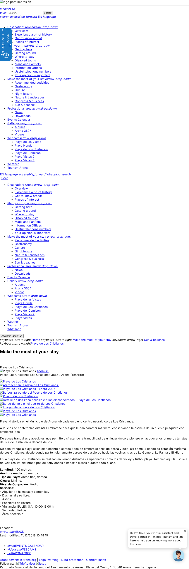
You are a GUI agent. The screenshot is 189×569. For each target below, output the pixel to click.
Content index (96, 560)
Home (36, 340)
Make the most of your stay (92, 340)
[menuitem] (32, 27)
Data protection (72, 560)
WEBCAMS (21, 549)
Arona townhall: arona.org (18, 560)
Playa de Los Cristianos (47, 343)
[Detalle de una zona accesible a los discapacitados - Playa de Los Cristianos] (55, 400)
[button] (178, 556)
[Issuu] (41, 563)
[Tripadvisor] (25, 563)
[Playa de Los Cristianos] (18, 381)
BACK (12, 531)
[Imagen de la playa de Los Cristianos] (27, 407)
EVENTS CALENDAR (25, 546)
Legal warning (49, 560)
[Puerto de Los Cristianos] (19, 396)
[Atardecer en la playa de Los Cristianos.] (29, 385)
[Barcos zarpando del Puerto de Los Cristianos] (34, 392)
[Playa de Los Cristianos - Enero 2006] (27, 389)
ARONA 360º (19, 553)
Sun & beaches (154, 340)
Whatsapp (54, 174)
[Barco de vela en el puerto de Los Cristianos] (32, 403)
